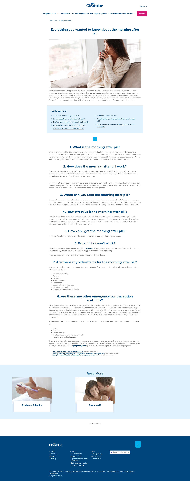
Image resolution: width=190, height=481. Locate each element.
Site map (53, 459)
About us (53, 456)
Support (52, 451)
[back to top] (138, 444)
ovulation (90, 248)
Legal (93, 451)
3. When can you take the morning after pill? (71, 122)
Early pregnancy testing (79, 463)
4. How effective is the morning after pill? (69, 125)
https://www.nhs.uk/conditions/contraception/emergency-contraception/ (75, 355)
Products (73, 451)
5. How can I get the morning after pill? (68, 128)
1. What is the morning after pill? (66, 116)
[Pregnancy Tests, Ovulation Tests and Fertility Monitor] (95, 139)
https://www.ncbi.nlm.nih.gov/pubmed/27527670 (68, 351)
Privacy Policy (97, 454)
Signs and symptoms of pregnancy (79, 460)
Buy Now (142, 13)
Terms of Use (96, 456)
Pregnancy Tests (76, 456)
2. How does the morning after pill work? (69, 119)
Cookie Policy (96, 459)
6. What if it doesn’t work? (107, 116)
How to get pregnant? (63, 21)
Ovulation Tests (76, 454)
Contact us (143, 6)
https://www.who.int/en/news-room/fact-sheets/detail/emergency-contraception (78, 353)
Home (51, 21)
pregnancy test (79, 346)
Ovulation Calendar (77, 465)
